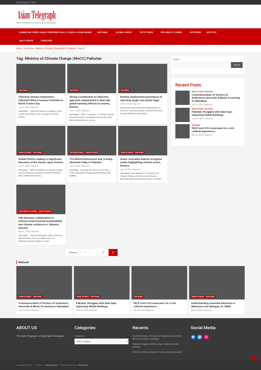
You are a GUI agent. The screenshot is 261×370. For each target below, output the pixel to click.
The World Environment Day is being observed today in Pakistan (90, 160)
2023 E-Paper (26, 40)
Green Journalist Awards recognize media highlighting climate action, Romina (141, 162)
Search (176, 59)
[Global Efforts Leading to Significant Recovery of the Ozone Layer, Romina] (41, 141)
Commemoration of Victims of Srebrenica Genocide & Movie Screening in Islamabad (216, 98)
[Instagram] (206, 337)
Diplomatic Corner (171, 32)
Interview (195, 32)
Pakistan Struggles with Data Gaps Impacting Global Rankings (212, 113)
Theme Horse (51, 365)
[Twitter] (199, 337)
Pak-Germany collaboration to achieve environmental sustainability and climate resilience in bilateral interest (40, 222)
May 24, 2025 (197, 135)
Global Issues (124, 32)
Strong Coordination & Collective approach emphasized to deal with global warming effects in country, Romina (89, 101)
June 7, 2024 (74, 111)
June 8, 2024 (23, 107)
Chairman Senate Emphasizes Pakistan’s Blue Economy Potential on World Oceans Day (40, 100)
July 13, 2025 (197, 104)
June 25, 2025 (198, 118)
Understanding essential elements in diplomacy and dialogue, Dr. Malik (213, 305)
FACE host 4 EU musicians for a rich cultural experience (213, 130)
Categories (79, 336)
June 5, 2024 (23, 166)
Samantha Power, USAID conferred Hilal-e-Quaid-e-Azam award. (55, 32)
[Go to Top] (254, 357)
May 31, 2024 (24, 231)
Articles (211, 32)
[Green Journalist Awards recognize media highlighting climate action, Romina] (142, 141)
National (102, 32)
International (77, 152)
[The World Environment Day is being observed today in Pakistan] (91, 141)
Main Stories (25, 152)
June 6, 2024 (125, 104)
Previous (73, 252)
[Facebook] (193, 337)
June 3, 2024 (125, 169)
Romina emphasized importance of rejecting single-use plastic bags (141, 98)
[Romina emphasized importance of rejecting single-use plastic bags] (142, 78)
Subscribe (46, 40)
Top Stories (146, 32)
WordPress (83, 365)
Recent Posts (188, 84)
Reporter (35, 107)
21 (103, 252)
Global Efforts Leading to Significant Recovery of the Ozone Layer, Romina (40, 160)
